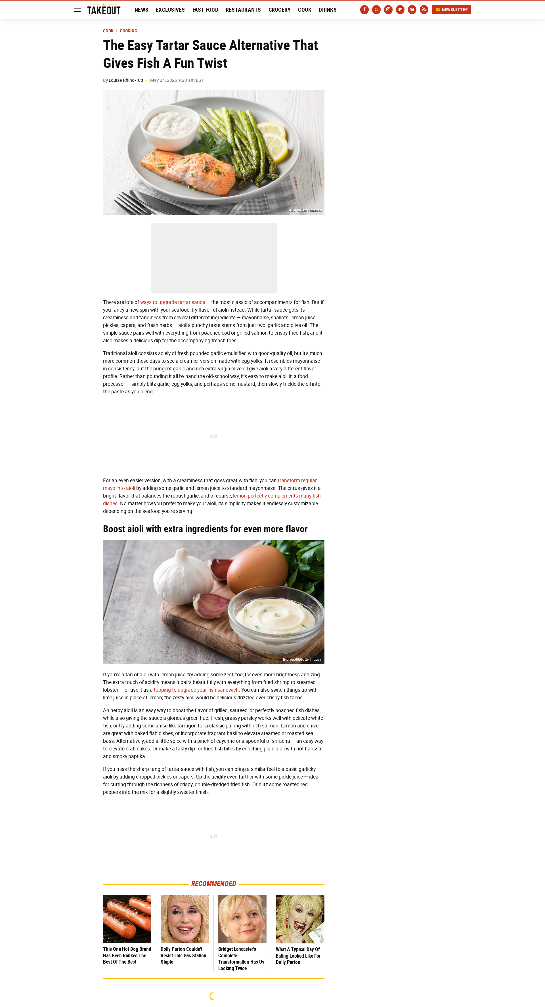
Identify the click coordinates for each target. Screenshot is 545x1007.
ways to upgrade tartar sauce (172, 302)
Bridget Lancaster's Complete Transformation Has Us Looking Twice (241, 958)
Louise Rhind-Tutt (126, 80)
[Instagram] (388, 9)
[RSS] (424, 9)
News (141, 9)
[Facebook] (364, 9)
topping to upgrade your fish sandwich (196, 690)
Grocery (280, 9)
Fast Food (205, 9)
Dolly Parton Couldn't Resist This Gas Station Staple (183, 955)
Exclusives (170, 9)
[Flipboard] (400, 9)
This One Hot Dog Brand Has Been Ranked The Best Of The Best (127, 955)
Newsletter (455, 9)
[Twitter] (376, 9)
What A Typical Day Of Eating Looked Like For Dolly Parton (298, 955)
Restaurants (243, 9)
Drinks (328, 9)
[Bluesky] (412, 9)
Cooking (128, 31)
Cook (304, 9)
